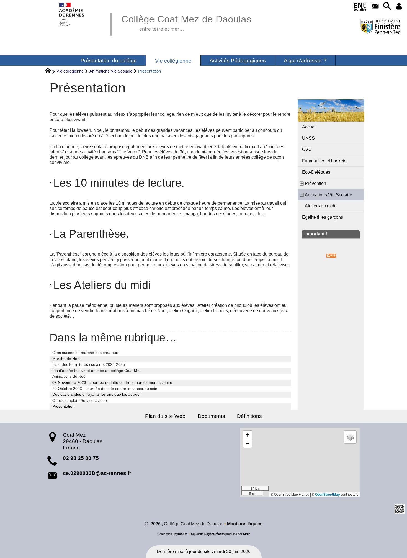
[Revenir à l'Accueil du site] (50, 71)
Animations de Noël (69, 376)
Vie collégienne (70, 71)
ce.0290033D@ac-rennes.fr (97, 473)
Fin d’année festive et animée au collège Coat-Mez (96, 370)
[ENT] (360, 7)
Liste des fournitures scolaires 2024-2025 (88, 364)
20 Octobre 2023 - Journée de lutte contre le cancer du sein (104, 388)
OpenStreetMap (327, 494)
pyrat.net (180, 534)
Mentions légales (244, 523)
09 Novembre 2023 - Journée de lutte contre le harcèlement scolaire (112, 382)
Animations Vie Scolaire (110, 71)
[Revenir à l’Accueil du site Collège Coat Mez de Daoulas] (71, 14)
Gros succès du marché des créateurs (85, 352)
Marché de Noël (66, 358)
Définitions (249, 416)
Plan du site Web (165, 416)
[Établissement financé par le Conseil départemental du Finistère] (380, 27)
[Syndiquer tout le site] (331, 255)
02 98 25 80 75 (81, 458)
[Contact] (375, 6)
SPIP (246, 534)
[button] (387, 6)
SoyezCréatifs (214, 534)
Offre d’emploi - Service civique (79, 400)
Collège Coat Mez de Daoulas (186, 22)
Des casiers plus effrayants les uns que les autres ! (96, 394)
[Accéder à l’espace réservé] (399, 6)
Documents (211, 416)
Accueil (309, 127)
